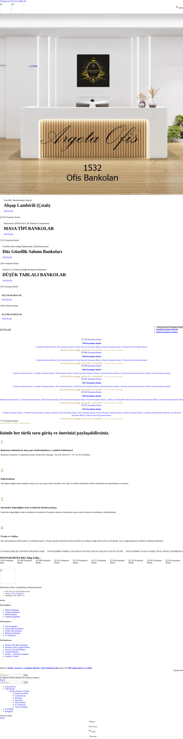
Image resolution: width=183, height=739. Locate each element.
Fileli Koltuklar (11, 614)
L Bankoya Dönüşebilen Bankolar (120, 399)
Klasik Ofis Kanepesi (13, 631)
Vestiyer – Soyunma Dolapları (17, 654)
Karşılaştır (9, 711)
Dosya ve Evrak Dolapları (15, 650)
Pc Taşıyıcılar (20, 705)
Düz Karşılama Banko (65, 347)
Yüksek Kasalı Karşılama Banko (135, 347)
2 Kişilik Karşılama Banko (44, 373)
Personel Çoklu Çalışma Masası (17, 647)
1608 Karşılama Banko (91, 370)
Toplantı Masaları (12, 652)
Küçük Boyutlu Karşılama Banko (88, 347)
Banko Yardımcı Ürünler (19, 691)
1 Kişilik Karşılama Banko (46, 347)
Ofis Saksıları (20, 702)
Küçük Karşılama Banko (111, 347)
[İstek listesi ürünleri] (171, 7)
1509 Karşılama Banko (91, 396)
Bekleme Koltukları (12, 633)
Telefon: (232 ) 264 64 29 (14, 593)
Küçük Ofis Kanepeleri (14, 629)
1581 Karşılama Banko (91, 383)
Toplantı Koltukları (12, 617)
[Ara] (166, 7)
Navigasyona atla (7, 1)
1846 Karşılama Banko (91, 356)
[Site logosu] (6, 13)
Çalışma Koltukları (12, 612)
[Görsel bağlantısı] (7, 583)
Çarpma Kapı (20, 696)
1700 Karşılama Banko (91, 343)
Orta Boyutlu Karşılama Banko (133, 373)
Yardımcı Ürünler (12, 656)
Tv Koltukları (10, 635)
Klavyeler (19, 700)
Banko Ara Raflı (21, 693)
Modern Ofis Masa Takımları (16, 645)
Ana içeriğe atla (20, 1)
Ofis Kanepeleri (11, 626)
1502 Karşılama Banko (91, 409)
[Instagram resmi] (26, 561)
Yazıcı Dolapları (21, 707)
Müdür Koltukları (12, 610)
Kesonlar (18, 698)
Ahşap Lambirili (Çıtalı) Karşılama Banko (61, 413)
